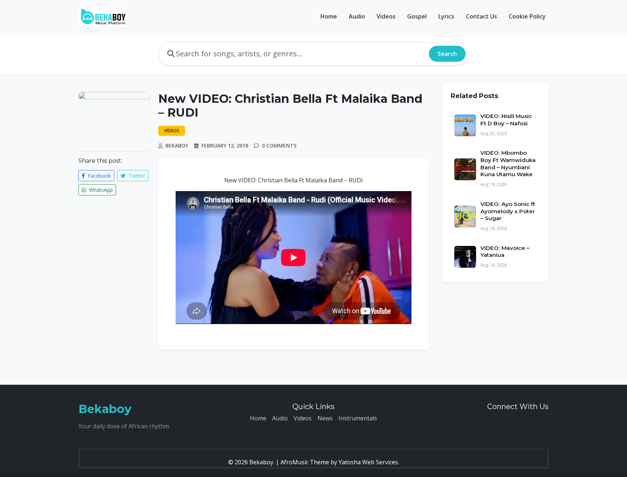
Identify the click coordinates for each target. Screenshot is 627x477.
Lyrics (446, 16)
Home (328, 16)
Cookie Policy (527, 16)
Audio (357, 16)
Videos (386, 16)
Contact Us (481, 16)
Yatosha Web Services (368, 462)
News (325, 418)
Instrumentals (358, 418)
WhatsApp (100, 189)
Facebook (98, 175)
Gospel (417, 16)
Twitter (136, 175)
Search (447, 54)
